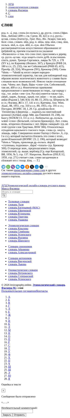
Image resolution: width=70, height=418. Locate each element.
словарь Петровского (20, 273)
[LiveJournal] (41, 167)
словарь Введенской (20, 261)
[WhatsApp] (8, 167)
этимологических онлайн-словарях (21, 173)
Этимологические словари (23, 225)
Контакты (42, 291)
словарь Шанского (19, 240)
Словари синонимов (20, 246)
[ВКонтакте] (22, 167)
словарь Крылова (18, 228)
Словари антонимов (20, 258)
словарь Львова (17, 264)
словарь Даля (15, 204)
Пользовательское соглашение (18, 291)
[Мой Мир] (37, 167)
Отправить (19, 415)
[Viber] (13, 167)
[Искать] (3, 195)
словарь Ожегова (18, 216)
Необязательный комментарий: (19, 408)
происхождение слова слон (29, 170)
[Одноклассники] (27, 167)
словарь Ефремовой (19, 210)
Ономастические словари (23, 270)
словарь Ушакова (18, 219)
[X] (32, 167)
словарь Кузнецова (19, 213)
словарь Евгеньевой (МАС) (24, 207)
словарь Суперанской (20, 276)
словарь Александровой (22, 252)
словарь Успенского (19, 234)
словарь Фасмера (18, 237)
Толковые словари (18, 201)
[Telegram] (3, 167)
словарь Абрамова (18, 249)
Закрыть (7, 415)
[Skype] (18, 167)
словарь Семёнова (18, 231)
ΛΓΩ (4, 185)
